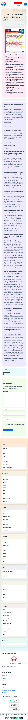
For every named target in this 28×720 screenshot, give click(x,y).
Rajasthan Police (7, 522)
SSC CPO (5, 453)
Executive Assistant (8, 574)
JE (4, 576)
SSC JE (5, 459)
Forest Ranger (6, 618)
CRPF (4, 553)
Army (4, 542)
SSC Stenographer (7, 467)
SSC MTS (5, 461)
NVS (4, 493)
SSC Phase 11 (6, 464)
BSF (4, 548)
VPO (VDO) (6, 626)
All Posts (7, 373)
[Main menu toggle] (25, 4)
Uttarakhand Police (7, 527)
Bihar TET (5, 479)
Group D (5, 597)
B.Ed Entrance (6, 477)
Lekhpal (5, 620)
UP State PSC (6, 644)
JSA (4, 634)
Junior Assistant (7, 612)
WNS (10, 716)
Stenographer (6, 628)
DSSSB (5, 485)
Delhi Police (6, 513)
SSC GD (5, 456)
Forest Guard (6, 615)
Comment (5, 391)
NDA (4, 558)
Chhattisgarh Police (8, 530)
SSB (4, 561)
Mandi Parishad (7, 623)
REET (4, 496)
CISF (4, 550)
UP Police (5, 524)
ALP (4, 586)
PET (4, 609)
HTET (4, 487)
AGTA (4, 631)
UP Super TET (6, 498)
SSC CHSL (5, 451)
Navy (4, 556)
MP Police (5, 519)
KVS (4, 490)
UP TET (5, 501)
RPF (4, 594)
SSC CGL (5, 448)
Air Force (5, 539)
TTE (4, 600)
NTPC (4, 591)
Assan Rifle (6, 545)
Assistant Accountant (8, 571)
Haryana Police (6, 516)
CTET (4, 482)
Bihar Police (6, 511)
